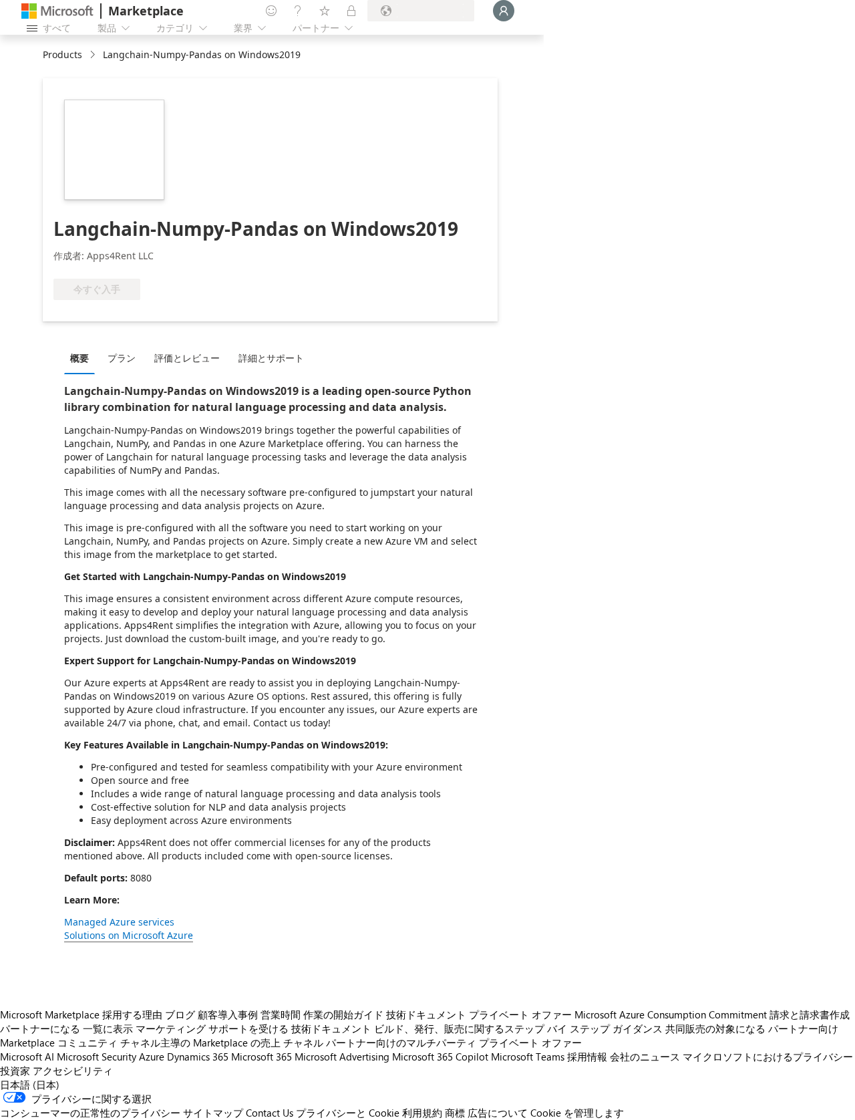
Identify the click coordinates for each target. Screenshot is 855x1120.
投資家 (15, 1070)
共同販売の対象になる (715, 1028)
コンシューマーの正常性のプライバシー (90, 1112)
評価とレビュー (187, 358)
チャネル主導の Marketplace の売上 (200, 1042)
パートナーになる (40, 1028)
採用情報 (587, 1056)
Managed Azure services (119, 922)
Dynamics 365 (197, 1056)
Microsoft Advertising (342, 1056)
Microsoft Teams (527, 1056)
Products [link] (62, 54)
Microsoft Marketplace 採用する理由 (81, 1014)
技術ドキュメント (426, 1014)
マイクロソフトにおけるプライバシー (768, 1056)
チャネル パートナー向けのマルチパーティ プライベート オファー (432, 1042)
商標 (455, 1112)
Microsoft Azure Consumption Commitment (670, 1014)
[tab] (83, 357)
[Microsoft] (57, 11)
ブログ (180, 1014)
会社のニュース (645, 1056)
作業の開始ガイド (343, 1014)
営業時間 (281, 1014)
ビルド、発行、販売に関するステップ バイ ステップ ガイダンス (518, 1028)
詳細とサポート (271, 358)
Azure (151, 1056)
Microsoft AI (27, 1056)
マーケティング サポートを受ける (212, 1028)
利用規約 (422, 1112)
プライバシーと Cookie (347, 1112)
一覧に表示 (108, 1028)
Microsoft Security (96, 1056)
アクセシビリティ (73, 1070)
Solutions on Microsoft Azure (128, 935)
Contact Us (269, 1112)
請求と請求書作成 (810, 1014)
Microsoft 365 (261, 1056)
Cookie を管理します (577, 1112)
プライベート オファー (520, 1014)
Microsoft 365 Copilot (440, 1056)
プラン (122, 358)
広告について (498, 1112)
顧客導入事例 (228, 1014)
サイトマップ (213, 1112)
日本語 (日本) (29, 1084)
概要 (79, 358)
